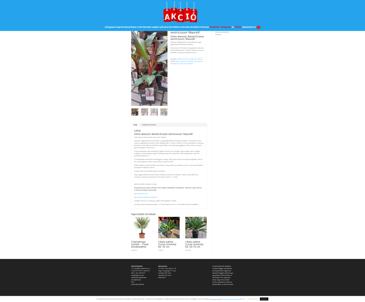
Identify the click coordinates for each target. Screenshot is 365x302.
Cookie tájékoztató (216, 299)
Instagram (226, 27)
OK (258, 27)
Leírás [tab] (135, 125)
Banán (178, 61)
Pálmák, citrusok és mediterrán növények (189, 59)
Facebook (214, 27)
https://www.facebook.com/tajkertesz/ (146, 197)
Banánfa (183, 61)
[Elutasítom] (363, 15)
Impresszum (162, 277)
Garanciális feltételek (137, 284)
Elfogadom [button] (264, 299)
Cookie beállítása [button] (252, 299)
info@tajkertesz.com (137, 275)
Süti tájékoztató (136, 280)
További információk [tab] (149, 125)
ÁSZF (132, 282)
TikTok (237, 27)
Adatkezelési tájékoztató (138, 277)
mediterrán (189, 61)
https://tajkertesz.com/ (141, 194)
